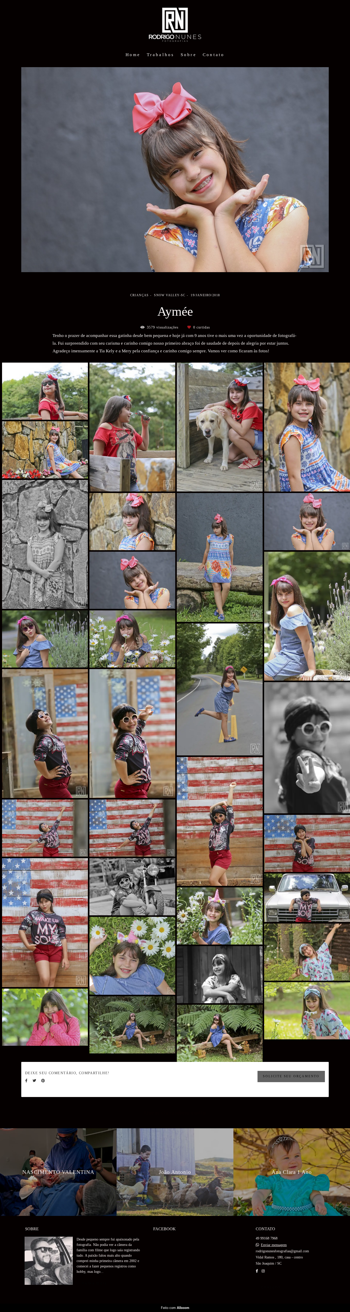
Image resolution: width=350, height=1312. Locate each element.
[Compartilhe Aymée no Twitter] (34, 1081)
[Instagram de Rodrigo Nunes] (263, 1271)
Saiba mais (94, 1283)
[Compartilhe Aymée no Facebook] (26, 1081)
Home (133, 54)
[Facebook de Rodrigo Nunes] (257, 1271)
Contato (213, 54)
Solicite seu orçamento (291, 1076)
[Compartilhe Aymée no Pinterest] (43, 1081)
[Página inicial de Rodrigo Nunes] (175, 24)
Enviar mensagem (274, 1245)
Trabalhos (160, 54)
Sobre (189, 54)
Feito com (175, 1308)
